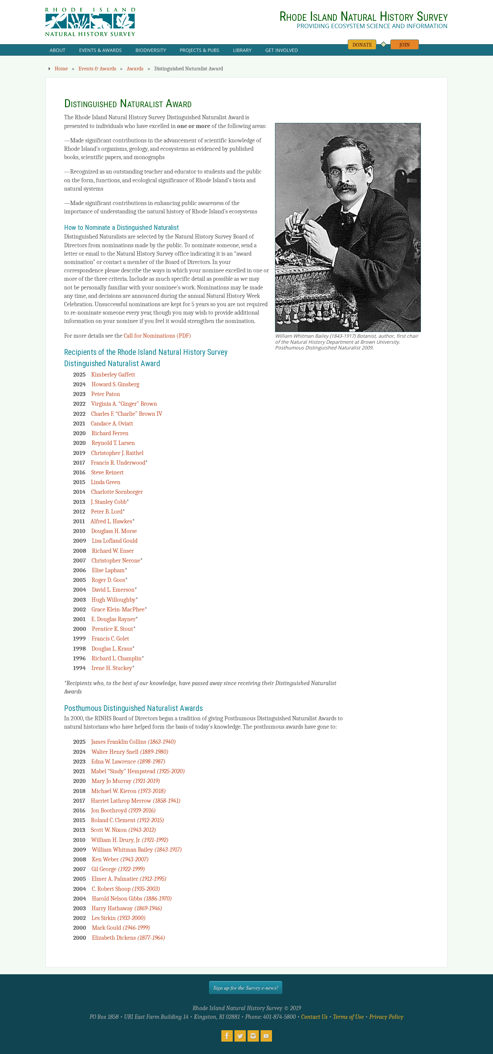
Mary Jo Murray (126, 781)
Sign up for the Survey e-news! (245, 987)
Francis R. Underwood (118, 462)
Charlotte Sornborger (117, 492)
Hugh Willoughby (113, 599)
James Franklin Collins (133, 741)
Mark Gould (121, 927)
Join (404, 45)
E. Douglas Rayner (113, 619)
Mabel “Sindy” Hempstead (138, 771)
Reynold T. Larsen (113, 443)
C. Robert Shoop (126, 889)
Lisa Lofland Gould (115, 540)
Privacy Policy (386, 1016)
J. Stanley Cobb (108, 502)
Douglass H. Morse (114, 531)
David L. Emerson (113, 589)
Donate (362, 45)
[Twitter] (240, 1036)
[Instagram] (253, 1036)
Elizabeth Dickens (128, 937)
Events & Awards (97, 68)
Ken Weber (120, 859)
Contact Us (314, 1016)
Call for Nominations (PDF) (157, 335)
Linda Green (105, 482)
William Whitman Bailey (137, 849)
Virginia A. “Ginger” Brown (124, 403)
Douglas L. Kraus (112, 648)
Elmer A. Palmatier (129, 878)
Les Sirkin (119, 918)
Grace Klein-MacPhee (118, 609)
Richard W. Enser (113, 550)
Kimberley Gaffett (113, 374)
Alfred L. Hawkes (111, 521)
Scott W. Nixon (123, 830)
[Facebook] (227, 1036)
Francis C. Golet (110, 638)
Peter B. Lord (106, 511)
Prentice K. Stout (112, 629)
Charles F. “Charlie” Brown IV (126, 413)
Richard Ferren (110, 433)
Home (61, 68)
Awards (135, 68)
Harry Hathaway (127, 908)
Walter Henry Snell (130, 751)
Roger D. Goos (108, 580)
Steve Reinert (107, 472)
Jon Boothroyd (123, 810)
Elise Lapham (108, 570)
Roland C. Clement (127, 820)
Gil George (118, 869)
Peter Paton (105, 394)
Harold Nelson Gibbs (132, 898)
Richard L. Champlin (117, 658)
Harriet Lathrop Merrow (136, 800)
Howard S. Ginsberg (115, 384)
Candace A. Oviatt (112, 423)
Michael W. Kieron (128, 791)
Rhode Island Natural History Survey (363, 16)
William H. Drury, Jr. (130, 840)
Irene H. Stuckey (112, 668)
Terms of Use (348, 1016)
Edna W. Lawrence (128, 761)
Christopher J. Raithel (117, 453)
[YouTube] (266, 1036)
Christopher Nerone (116, 560)
